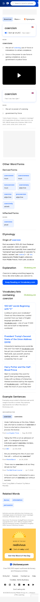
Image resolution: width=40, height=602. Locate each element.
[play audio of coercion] (6, 33)
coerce (21, 254)
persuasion (8, 505)
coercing (17, 48)
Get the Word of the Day (19, 556)
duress (6, 500)
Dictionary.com (8, 3)
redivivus (19, 545)
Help (34, 576)
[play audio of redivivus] (10, 549)
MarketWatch (11, 459)
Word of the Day (19, 541)
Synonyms (30, 19)
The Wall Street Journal (14, 470)
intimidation (17, 500)
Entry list (6, 576)
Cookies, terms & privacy (19, 580)
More (17, 19)
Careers (15, 576)
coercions (7, 43)
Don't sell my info (19, 589)
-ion (30, 254)
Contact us (25, 576)
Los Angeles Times (13, 433)
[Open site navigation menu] (4, 3)
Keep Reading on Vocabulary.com (20, 282)
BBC (8, 449)
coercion (16, 240)
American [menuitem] (8, 19)
